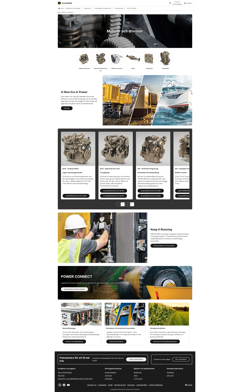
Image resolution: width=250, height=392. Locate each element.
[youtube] (68, 385)
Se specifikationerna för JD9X (151, 191)
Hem (62, 8)
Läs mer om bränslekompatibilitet (165, 341)
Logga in (189, 3)
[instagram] (60, 385)
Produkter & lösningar (72, 8)
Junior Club (170, 375)
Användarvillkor (142, 385)
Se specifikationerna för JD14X (113, 191)
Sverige (189, 385)
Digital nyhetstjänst (136, 359)
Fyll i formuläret (181, 359)
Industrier (87, 8)
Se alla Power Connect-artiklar (74, 289)
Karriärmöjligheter (110, 372)
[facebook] (64, 385)
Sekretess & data (120, 385)
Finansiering (119, 8)
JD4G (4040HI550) (184, 191)
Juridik (110, 385)
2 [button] (127, 204)
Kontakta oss (91, 385)
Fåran (135, 375)
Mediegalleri (108, 379)
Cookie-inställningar (156, 385)
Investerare (108, 375)
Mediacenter (138, 372)
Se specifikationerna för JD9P (151, 196)
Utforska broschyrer (116, 341)
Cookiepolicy (102, 385)
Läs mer (66, 108)
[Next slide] (132, 204)
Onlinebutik (170, 372)
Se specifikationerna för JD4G (188, 196)
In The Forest (138, 379)
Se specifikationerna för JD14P (113, 196)
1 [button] (122, 204)
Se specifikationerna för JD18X (76, 196)
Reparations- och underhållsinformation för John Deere (75, 379)
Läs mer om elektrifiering (74, 341)
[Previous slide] (118, 204)
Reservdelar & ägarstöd (103, 8)
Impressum (131, 385)
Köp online (61, 375)
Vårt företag (131, 8)
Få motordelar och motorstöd (164, 246)
